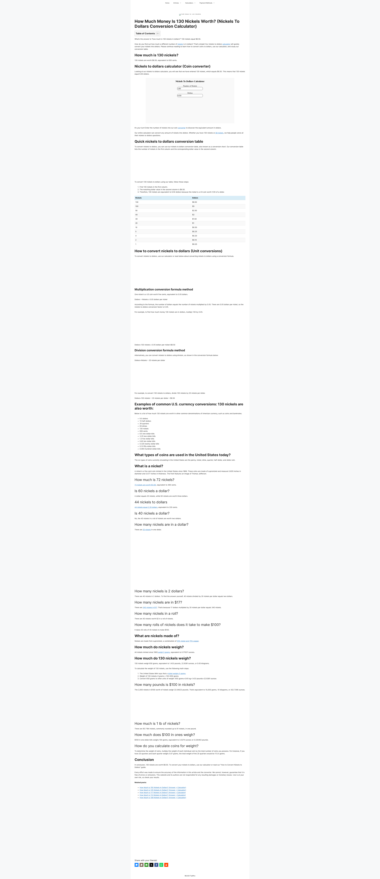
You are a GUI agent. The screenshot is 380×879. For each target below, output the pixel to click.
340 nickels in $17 (150, 607)
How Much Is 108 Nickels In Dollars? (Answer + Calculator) (163, 798)
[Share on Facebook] (156, 865)
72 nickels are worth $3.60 (145, 485)
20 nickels (147, 530)
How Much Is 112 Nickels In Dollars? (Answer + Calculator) (163, 795)
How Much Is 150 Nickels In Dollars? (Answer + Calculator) (163, 787)
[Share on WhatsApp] (161, 865)
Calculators (189, 3)
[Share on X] (151, 865)
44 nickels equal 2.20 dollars (146, 507)
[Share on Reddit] (166, 865)
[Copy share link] (141, 865)
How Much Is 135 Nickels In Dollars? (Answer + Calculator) (163, 790)
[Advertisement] (190, 167)
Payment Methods (206, 3)
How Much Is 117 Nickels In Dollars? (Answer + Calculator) (163, 793)
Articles (176, 3)
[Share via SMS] (137, 865)
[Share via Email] (146, 865)
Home (167, 3)
